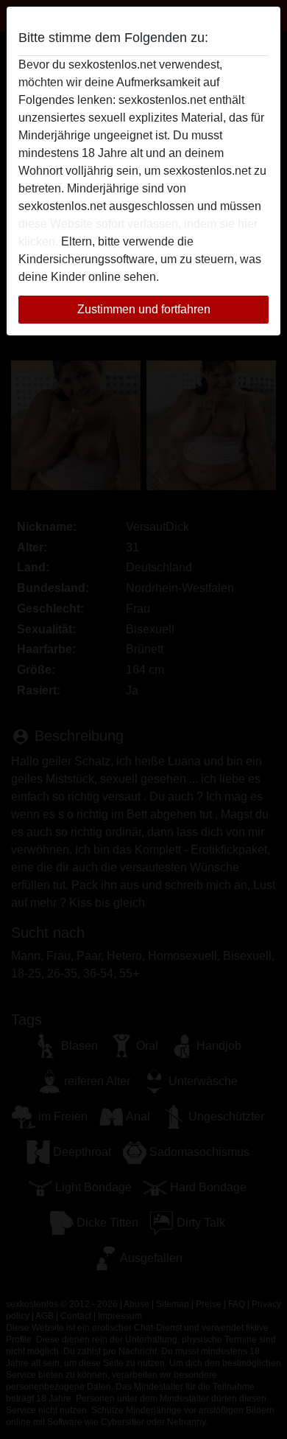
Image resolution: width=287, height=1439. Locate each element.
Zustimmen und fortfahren (143, 309)
